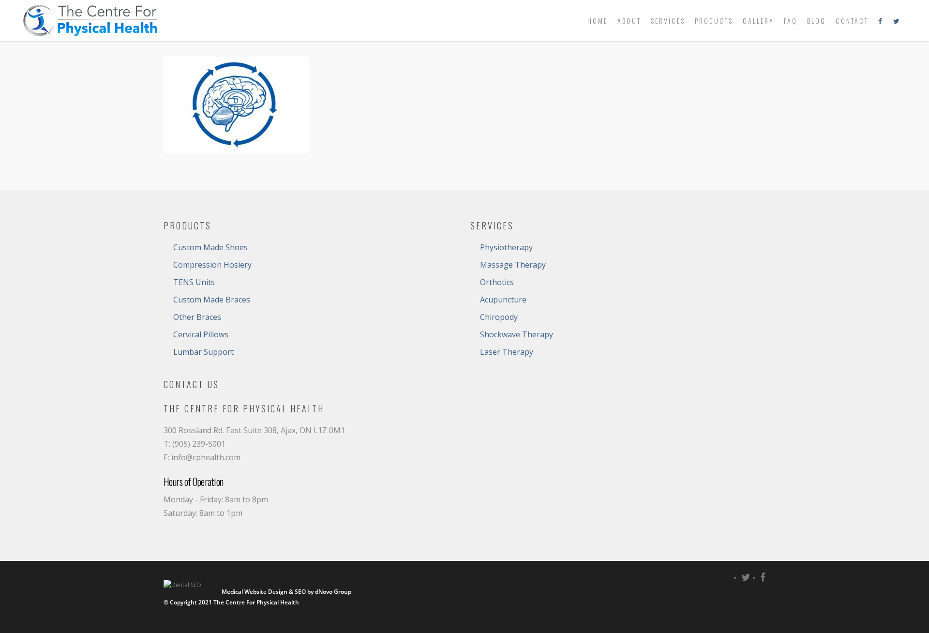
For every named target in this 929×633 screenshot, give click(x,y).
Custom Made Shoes (210, 247)
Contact (852, 20)
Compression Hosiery (212, 264)
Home (597, 20)
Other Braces (197, 317)
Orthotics (497, 282)
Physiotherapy (506, 247)
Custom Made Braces (211, 299)
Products (714, 20)
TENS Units (194, 282)
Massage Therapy (513, 264)
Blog (816, 20)
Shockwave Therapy (516, 334)
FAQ (790, 20)
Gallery (758, 20)
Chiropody (499, 317)
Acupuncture (503, 299)
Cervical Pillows (200, 334)
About (629, 20)
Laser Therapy (506, 352)
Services (668, 20)
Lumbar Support (203, 352)
